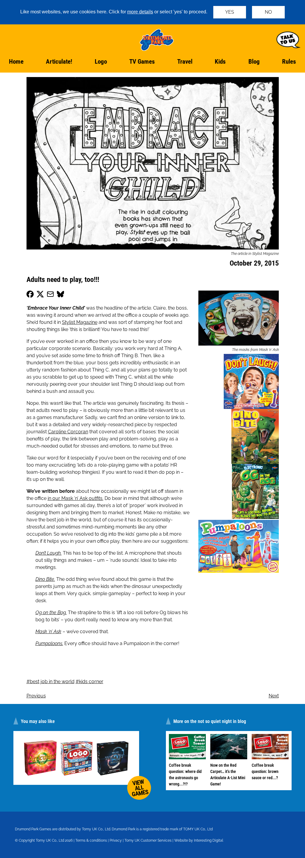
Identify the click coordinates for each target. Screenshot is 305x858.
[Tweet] (40, 295)
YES (229, 12)
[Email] (50, 295)
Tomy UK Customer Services (148, 840)
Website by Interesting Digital (198, 840)
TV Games (142, 61)
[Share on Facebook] (30, 295)
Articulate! (59, 61)
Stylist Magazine (79, 322)
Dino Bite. (45, 579)
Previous (36, 696)
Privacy (116, 840)
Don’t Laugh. (48, 553)
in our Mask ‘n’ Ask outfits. (75, 498)
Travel (184, 61)
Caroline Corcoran (68, 432)
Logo (101, 61)
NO (268, 12)
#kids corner (89, 681)
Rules (289, 61)
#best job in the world (50, 681)
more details (140, 11)
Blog (254, 61)
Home (16, 61)
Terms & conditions (91, 840)
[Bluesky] (60, 295)
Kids (220, 61)
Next (274, 696)
